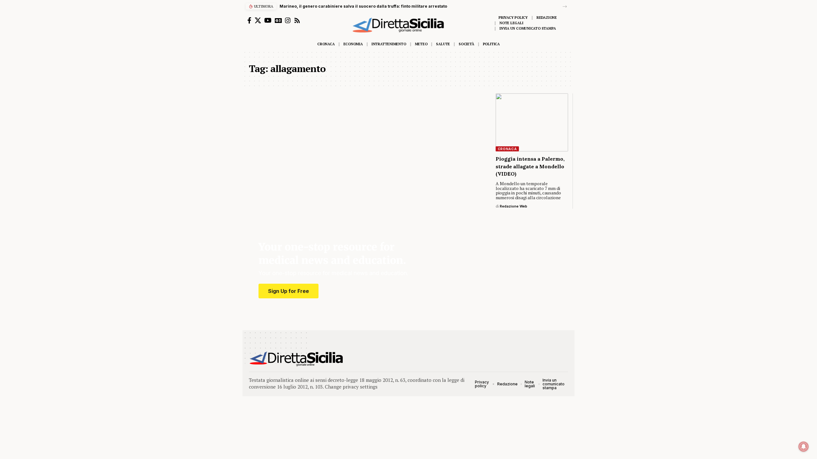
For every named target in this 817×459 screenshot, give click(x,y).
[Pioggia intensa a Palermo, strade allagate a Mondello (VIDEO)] (532, 122)
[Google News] (278, 20)
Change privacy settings (351, 386)
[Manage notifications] (803, 446)
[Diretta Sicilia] (296, 359)
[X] (258, 20)
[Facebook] (249, 20)
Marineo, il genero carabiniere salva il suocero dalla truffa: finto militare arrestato (363, 6)
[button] (565, 6)
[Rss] (297, 20)
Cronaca (507, 149)
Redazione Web (513, 206)
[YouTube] (268, 20)
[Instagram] (287, 20)
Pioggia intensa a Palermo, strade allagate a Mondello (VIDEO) (530, 166)
